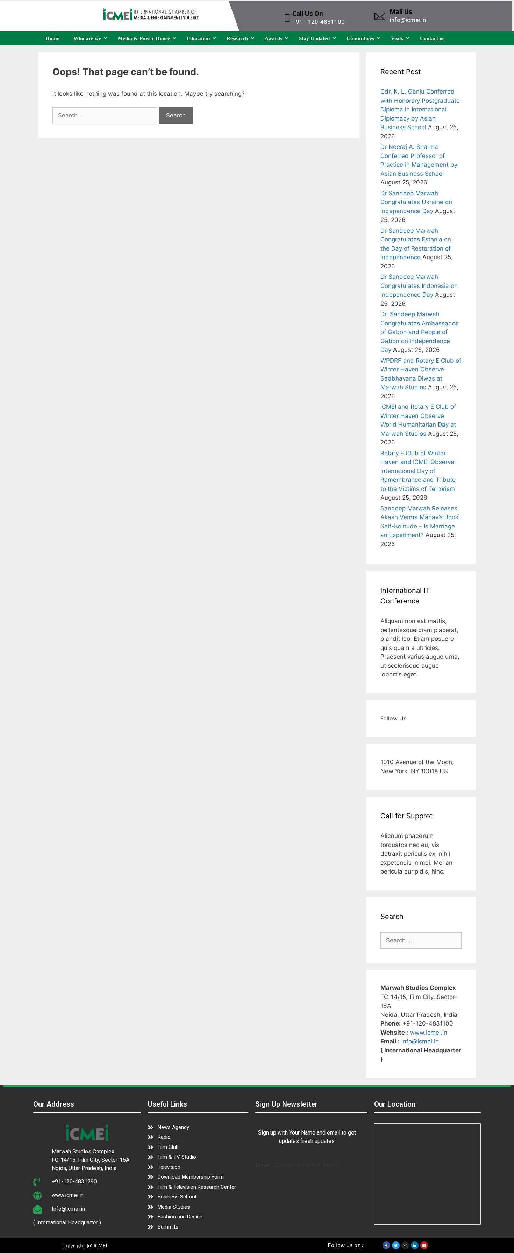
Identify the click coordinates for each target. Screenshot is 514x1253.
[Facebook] (386, 1245)
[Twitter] (396, 1245)
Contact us (432, 38)
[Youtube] (424, 1245)
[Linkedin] (415, 1245)
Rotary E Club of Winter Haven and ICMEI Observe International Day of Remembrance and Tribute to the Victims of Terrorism (418, 471)
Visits (397, 38)
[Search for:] (105, 115)
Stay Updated (314, 38)
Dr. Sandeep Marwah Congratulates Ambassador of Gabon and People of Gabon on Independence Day (419, 332)
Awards (273, 38)
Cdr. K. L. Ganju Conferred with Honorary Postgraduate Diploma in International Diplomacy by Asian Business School (420, 109)
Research (237, 38)
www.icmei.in (428, 1032)
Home (52, 38)
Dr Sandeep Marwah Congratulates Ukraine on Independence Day (416, 202)
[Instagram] (405, 1245)
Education (198, 38)
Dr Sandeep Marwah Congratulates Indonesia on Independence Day (419, 285)
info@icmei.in (420, 1041)
